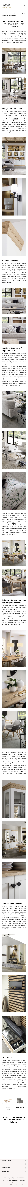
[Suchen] (24, 5)
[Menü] (21, 5)
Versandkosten (13, 1178)
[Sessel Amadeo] (20, 1100)
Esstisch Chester (8, 1108)
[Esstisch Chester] (8, 1100)
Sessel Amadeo (20, 1107)
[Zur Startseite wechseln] (6, 5)
